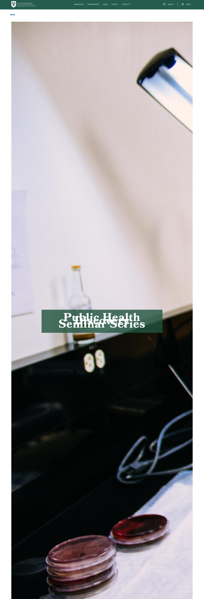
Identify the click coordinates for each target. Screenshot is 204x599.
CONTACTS (125, 4)
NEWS (105, 4)
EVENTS (115, 4)
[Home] (23, 4)
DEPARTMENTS (93, 4)
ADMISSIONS (79, 4)
